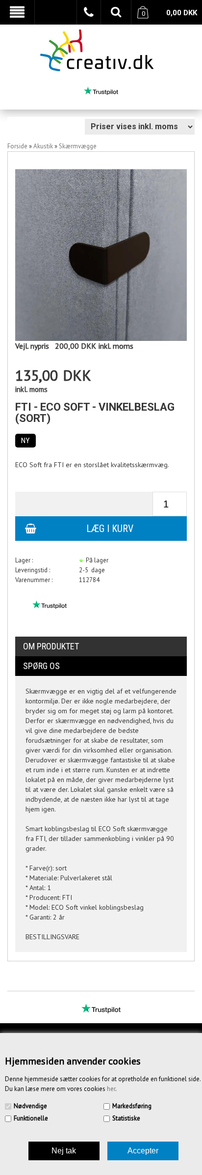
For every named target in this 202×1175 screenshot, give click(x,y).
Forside (17, 146)
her (111, 1089)
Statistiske (126, 1118)
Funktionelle (31, 1118)
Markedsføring (132, 1106)
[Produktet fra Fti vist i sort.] (101, 254)
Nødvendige (30, 1106)
